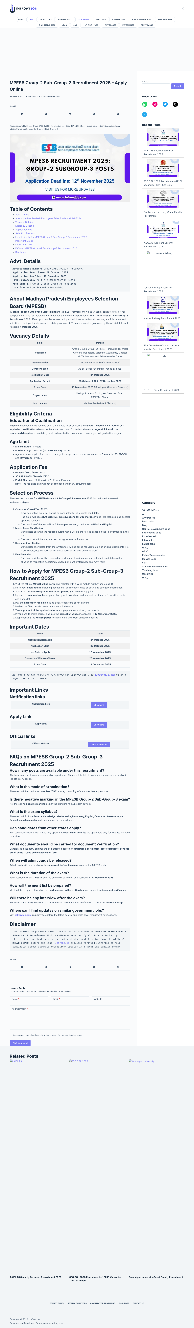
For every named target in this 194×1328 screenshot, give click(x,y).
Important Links (23, 244)
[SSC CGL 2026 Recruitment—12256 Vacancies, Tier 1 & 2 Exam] (163, 168)
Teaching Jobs (165, 19)
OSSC (145, 551)
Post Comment (20, 1043)
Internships (148, 540)
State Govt (83, 19)
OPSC (145, 547)
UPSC (64, 25)
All (31, 19)
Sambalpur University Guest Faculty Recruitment (156, 1277)
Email (56, 999)
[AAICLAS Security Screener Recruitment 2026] (163, 137)
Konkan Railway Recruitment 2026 (162, 318)
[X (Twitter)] (46, 113)
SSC (75, 25)
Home (20, 19)
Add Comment (20, 1008)
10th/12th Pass (91, 25)
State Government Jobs (48, 96)
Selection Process (25, 233)
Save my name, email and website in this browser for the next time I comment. (48, 1035)
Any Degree (110, 25)
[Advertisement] (97, 50)
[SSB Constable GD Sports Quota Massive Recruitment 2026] (163, 332)
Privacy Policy (57, 1303)
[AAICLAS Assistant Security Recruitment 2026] (163, 230)
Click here (99, 705)
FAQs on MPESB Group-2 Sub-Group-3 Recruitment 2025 (46, 248)
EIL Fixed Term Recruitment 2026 (162, 390)
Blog (144, 525)
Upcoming (147, 573)
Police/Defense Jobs (141, 19)
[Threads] (118, 113)
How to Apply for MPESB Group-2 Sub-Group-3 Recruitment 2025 (51, 237)
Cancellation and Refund (102, 1303)
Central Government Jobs (156, 528)
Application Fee (23, 229)
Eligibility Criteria (24, 225)
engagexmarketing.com (51, 1323)
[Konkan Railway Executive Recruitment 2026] (163, 267)
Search (145, 81)
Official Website (99, 744)
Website (98, 999)
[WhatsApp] (94, 113)
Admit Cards (147, 25)
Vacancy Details (24, 222)
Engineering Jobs (47, 25)
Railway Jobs (118, 19)
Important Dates (24, 240)
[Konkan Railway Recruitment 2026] (163, 305)
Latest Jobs (46, 19)
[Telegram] (70, 113)
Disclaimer (21, 252)
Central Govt (65, 19)
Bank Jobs (101, 19)
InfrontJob (62, 943)
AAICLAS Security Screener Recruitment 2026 (35, 1277)
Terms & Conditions (77, 1303)
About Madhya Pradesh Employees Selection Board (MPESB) (48, 218)
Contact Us (138, 1303)
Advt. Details (22, 214)
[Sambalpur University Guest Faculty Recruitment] (163, 199)
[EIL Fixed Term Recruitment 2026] (163, 370)
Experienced (128, 25)
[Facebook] (22, 113)
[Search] (183, 9)
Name (15, 999)
